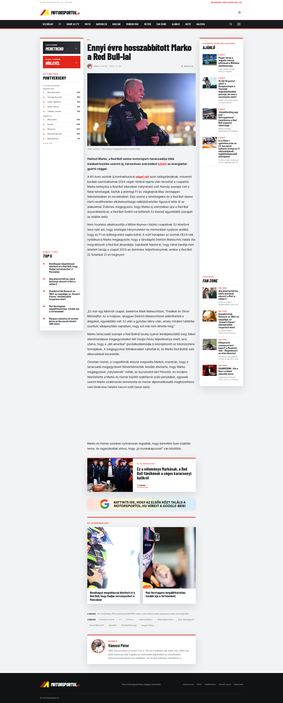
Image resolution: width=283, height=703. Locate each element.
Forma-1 (130, 619)
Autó (188, 24)
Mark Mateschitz (165, 619)
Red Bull (113, 625)
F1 (60, 24)
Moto (88, 24)
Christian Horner (106, 619)
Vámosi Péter (101, 66)
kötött (162, 164)
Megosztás (189, 66)
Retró (147, 24)
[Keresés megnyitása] (231, 24)
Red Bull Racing (129, 625)
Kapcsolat (238, 684)
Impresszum (188, 684)
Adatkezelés (210, 684)
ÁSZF (199, 684)
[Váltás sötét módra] (239, 12)
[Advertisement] (61, 196)
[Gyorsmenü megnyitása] (239, 24)
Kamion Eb (101, 24)
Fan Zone (161, 24)
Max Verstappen (186, 619)
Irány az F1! (72, 24)
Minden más (132, 24)
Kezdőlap (48, 24)
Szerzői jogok (225, 684)
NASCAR (117, 24)
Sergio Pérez (147, 625)
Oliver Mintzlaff (96, 625)
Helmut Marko (145, 619)
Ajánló (176, 24)
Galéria (200, 24)
